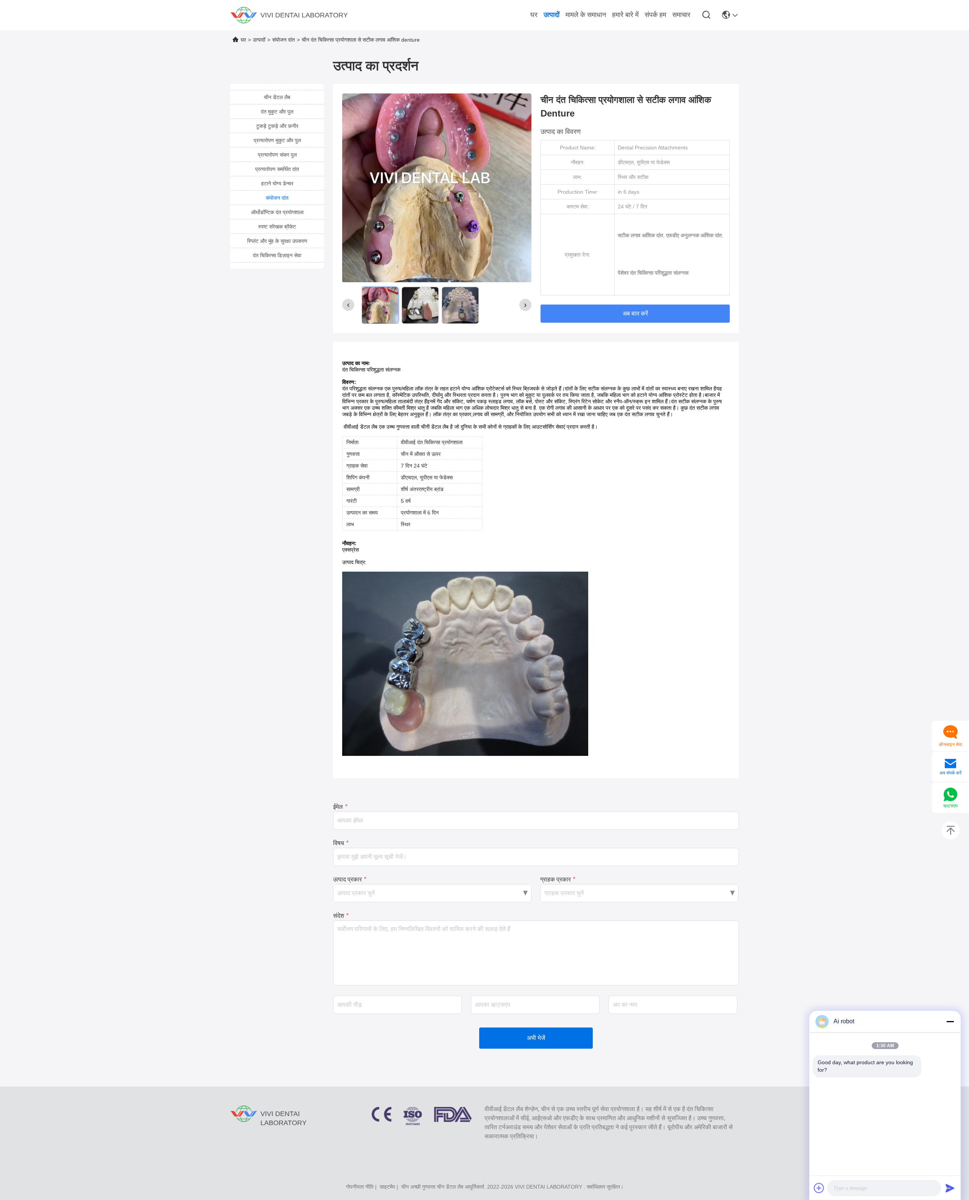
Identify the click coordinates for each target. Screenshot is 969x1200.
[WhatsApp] (950, 795)
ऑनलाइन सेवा (950, 744)
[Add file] (819, 1188)
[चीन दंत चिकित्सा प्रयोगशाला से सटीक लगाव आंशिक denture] (436, 187)
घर (243, 40)
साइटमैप (387, 1187)
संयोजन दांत (283, 40)
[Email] (950, 764)
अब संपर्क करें (950, 773)
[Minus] (950, 1021)
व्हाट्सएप (950, 805)
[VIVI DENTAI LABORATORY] (243, 15)
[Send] (950, 1188)
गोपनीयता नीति (360, 1187)
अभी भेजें (536, 1038)
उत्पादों (259, 40)
